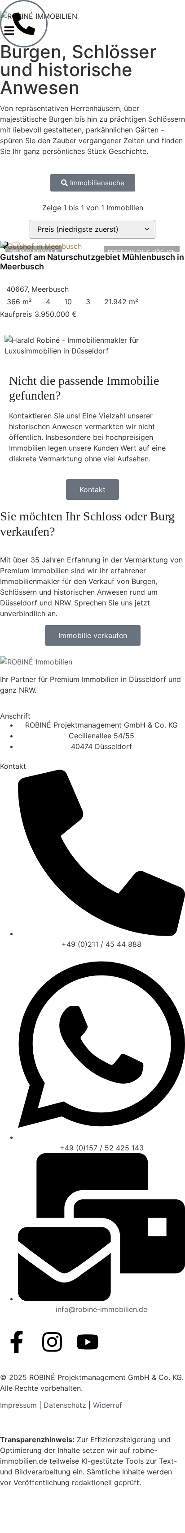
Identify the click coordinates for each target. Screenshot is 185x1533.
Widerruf (107, 1405)
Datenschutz (65, 1405)
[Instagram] (52, 1341)
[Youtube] (87, 1341)
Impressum (19, 1405)
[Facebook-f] (16, 1341)
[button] (2, 31)
